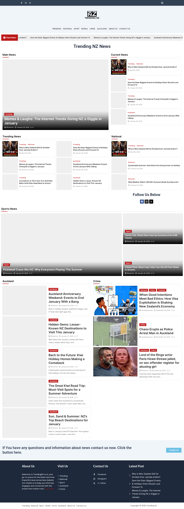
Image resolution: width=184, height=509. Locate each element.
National (67, 29)
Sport (76, 29)
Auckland (102, 29)
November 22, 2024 (159, 370)
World (84, 29)
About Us (113, 29)
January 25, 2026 (22, 273)
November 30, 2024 (163, 337)
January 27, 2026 (81, 186)
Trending (56, 29)
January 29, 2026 (23, 127)
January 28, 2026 (136, 121)
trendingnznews (147, 310)
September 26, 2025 (163, 310)
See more (49, 489)
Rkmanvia (10, 127)
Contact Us (124, 29)
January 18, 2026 (67, 397)
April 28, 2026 (134, 70)
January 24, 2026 (143, 273)
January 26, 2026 (136, 168)
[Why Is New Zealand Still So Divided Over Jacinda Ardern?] (118, 67)
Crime (92, 29)
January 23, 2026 (136, 185)
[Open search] (162, 3)
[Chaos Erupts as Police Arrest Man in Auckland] (115, 331)
